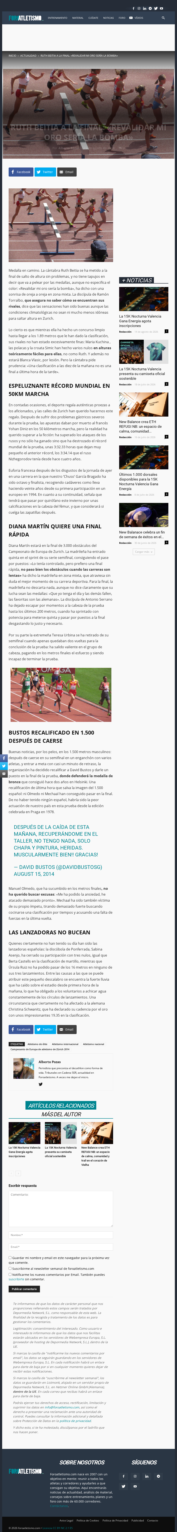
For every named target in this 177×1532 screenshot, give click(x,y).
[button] (163, 18)
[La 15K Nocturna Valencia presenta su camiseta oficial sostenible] (61, 1133)
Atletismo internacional (65, 1044)
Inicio (12, 55)
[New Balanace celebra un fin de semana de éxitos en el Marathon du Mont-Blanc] (143, 515)
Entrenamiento (57, 17)
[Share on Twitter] (4, 766)
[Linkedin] (144, 8)
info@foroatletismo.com (62, 1407)
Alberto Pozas (68, 148)
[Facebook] (133, 8)
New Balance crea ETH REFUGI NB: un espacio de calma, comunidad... (140, 426)
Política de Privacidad (115, 1520)
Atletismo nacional (93, 1044)
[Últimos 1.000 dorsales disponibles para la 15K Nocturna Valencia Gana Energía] (143, 457)
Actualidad (28, 55)
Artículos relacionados (61, 1105)
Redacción (125, 331)
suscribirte (16, 1279)
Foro (122, 17)
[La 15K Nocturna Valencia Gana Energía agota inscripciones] (24, 1133)
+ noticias (136, 280)
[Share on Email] (4, 774)
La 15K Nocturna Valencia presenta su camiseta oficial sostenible (61, 1152)
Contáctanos (59, 1506)
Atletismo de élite (37, 1044)
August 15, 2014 (34, 874)
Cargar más (142, 552)
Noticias (108, 17)
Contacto (152, 1520)
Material (78, 17)
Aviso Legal (66, 1520)
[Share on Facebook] (4, 758)
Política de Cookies (88, 1520)
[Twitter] (155, 8)
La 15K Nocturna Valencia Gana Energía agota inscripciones (24, 1152)
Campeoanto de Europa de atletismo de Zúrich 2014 (40, 1049)
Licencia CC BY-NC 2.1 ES (58, 1528)
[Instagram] (139, 8)
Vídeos (139, 17)
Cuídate (93, 17)
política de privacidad (75, 1421)
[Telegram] (150, 8)
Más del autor (60, 1114)
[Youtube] (161, 8)
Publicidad (137, 1520)
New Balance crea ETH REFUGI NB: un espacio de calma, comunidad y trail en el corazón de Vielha (95, 1156)
